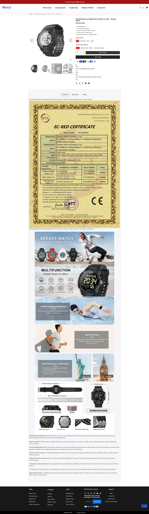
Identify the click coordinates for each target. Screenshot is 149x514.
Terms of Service (70, 504)
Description (65, 94)
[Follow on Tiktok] (100, 493)
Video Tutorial (51, 499)
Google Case (32, 499)
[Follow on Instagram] (91, 493)
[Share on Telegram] (86, 83)
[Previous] (31, 40)
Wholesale (50, 505)
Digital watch (32, 501)
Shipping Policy (69, 493)
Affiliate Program (51, 502)
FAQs (111, 493)
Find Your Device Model (111, 501)
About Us (49, 496)
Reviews (85, 94)
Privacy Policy (69, 501)
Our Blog (49, 493)
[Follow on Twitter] (88, 493)
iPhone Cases (47, 8)
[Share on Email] (89, 83)
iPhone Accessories (34, 504)
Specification (75, 94)
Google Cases (73, 8)
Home (30, 13)
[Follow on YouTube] (97, 493)
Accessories (101, 8)
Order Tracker (111, 499)
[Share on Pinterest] (82, 83)
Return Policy (69, 496)
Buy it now (98, 57)
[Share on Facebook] (76, 83)
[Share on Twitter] (79, 83)
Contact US (111, 496)
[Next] (70, 40)
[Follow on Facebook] (85, 493)
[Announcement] (74, 2)
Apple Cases (32, 493)
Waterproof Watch (88, 8)
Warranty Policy (70, 499)
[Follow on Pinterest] (94, 493)
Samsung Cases (60, 8)
